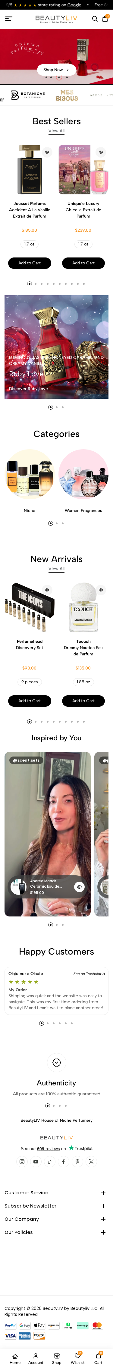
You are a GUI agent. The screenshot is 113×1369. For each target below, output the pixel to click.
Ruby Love (26, 373)
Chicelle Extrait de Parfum (83, 210)
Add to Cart (29, 263)
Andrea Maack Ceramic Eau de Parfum (44, 883)
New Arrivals (56, 562)
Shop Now (53, 69)
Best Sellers (57, 125)
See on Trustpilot (88, 974)
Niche (29, 510)
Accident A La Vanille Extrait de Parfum (29, 210)
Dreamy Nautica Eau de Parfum (83, 648)
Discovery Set (29, 644)
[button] (46, 77)
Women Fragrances (83, 510)
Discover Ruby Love (28, 388)
